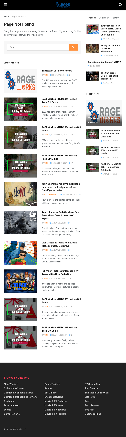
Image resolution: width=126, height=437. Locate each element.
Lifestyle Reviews (53, 397)
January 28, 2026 (69, 195)
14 (71, 135)
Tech (87, 401)
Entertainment (11, 405)
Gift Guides (50, 392)
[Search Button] (120, 5)
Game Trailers (52, 384)
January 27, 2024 (58, 223)
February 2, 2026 (58, 75)
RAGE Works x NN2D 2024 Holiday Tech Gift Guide (111, 133)
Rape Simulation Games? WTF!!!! (104, 62)
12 (71, 106)
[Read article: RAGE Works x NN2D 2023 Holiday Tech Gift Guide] (20, 337)
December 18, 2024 (59, 106)
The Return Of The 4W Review (57, 70)
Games (48, 388)
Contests (9, 401)
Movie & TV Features (55, 401)
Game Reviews (12, 414)
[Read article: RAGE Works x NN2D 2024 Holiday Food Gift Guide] (20, 166)
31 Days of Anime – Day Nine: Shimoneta (110, 48)
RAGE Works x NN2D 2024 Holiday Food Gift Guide (111, 167)
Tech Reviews (92, 405)
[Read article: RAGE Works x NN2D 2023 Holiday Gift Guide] (20, 309)
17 (71, 163)
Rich (46, 75)
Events (7, 409)
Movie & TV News (53, 405)
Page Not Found (19, 16)
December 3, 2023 (58, 278)
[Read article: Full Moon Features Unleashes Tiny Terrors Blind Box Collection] (20, 281)
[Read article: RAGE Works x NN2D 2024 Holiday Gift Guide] (20, 137)
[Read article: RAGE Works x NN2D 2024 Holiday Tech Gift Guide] (20, 109)
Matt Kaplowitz (51, 195)
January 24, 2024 (58, 250)
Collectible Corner (14, 388)
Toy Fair (89, 409)
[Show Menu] (5, 5)
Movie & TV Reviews (55, 409)
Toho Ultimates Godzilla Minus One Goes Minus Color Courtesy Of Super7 (60, 215)
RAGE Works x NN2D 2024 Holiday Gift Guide (111, 150)
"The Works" (10, 384)
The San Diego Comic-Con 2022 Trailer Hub (109, 76)
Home (6, 16)
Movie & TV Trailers (55, 414)
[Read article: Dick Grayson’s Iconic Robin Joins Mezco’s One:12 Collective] (20, 253)
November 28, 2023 (59, 335)
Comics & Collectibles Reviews (21, 397)
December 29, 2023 (59, 307)
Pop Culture (91, 388)
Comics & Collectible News (18, 392)
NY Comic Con (92, 384)
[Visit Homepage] (63, 5)
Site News (90, 397)
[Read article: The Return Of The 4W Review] (20, 81)
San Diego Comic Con (97, 392)
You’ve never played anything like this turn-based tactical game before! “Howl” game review (61, 187)
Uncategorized (93, 414)
